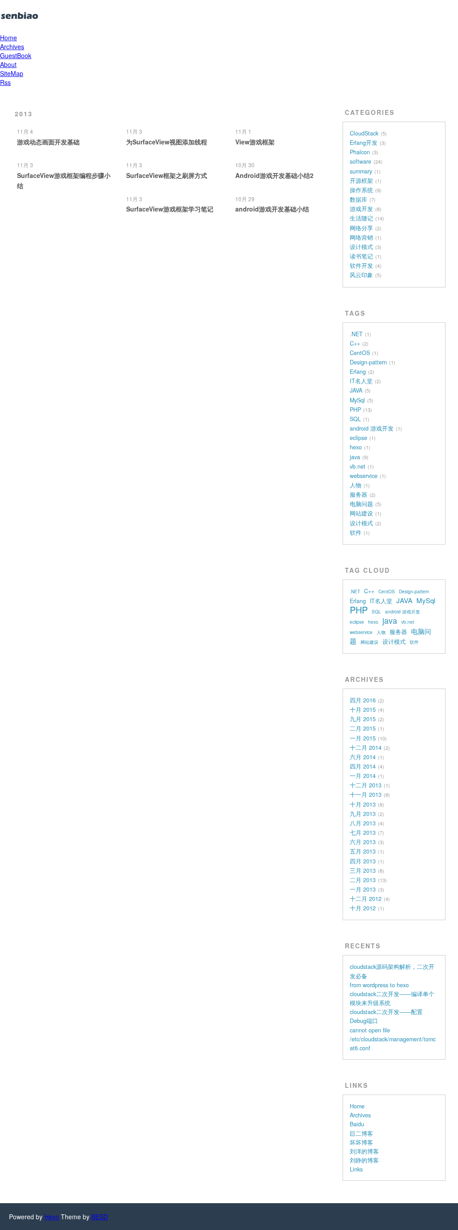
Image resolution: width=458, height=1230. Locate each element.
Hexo (51, 1216)
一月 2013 (363, 889)
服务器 (358, 494)
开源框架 (361, 181)
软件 (355, 532)
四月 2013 (363, 861)
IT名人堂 (361, 381)
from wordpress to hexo (379, 985)
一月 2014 (363, 776)
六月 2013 (363, 842)
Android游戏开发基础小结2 (274, 175)
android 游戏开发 (372, 428)
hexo (356, 447)
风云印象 (361, 275)
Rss (5, 82)
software (360, 161)
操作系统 (361, 190)
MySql (357, 400)
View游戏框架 (255, 141)
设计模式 (361, 247)
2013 (24, 113)
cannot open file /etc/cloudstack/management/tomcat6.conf (393, 1039)
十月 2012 (363, 908)
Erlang (358, 372)
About (8, 64)
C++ (355, 343)
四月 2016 (363, 700)
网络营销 (361, 237)
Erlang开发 (363, 143)
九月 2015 (363, 719)
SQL (355, 419)
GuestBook (15, 55)
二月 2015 (363, 728)
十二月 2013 (366, 785)
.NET (356, 334)
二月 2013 (363, 880)
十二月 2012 (366, 899)
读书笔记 (361, 256)
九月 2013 (363, 814)
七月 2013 (363, 832)
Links (356, 1169)
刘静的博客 (364, 1160)
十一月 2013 (366, 794)
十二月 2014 (366, 748)
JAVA (356, 390)
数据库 (358, 199)
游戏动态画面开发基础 (48, 141)
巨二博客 (361, 1133)
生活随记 (361, 218)
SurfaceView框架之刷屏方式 (166, 175)
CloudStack (364, 133)
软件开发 (361, 266)
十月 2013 (363, 804)
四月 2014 (363, 766)
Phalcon (360, 152)
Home (8, 37)
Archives (12, 46)
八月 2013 (363, 823)
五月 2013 (363, 851)
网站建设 (361, 513)
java (355, 457)
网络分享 (361, 228)
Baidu (357, 1124)
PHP (355, 410)
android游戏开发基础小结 (272, 208)
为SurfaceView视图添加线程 (166, 141)
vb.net (357, 466)
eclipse (358, 438)
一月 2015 (363, 738)
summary (361, 171)
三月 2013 (363, 870)
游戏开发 (361, 209)
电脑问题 (361, 504)
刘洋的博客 (364, 1151)
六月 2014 (363, 757)
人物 (355, 485)
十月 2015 (363, 710)
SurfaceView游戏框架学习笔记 (169, 208)
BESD (99, 1216)
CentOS (360, 353)
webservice (363, 476)
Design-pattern (368, 362)
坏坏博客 (361, 1142)
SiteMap (11, 73)
